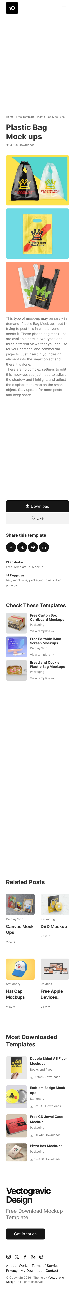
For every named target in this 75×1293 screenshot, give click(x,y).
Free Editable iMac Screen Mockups (45, 641)
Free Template (25, 116)
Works (24, 1266)
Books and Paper (42, 1069)
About (11, 1266)
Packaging (37, 625)
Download (39, 506)
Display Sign (38, 648)
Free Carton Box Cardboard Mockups (47, 617)
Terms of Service (45, 1266)
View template (40, 631)
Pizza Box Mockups (46, 1146)
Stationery (13, 984)
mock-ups (20, 580)
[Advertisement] (37, 61)
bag (8, 580)
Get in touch (25, 1234)
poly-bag (12, 585)
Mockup (37, 567)
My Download (32, 1271)
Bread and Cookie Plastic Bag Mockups (47, 664)
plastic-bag (53, 580)
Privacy (12, 1271)
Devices (46, 984)
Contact (52, 1271)
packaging (36, 580)
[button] (64, 8)
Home (10, 116)
